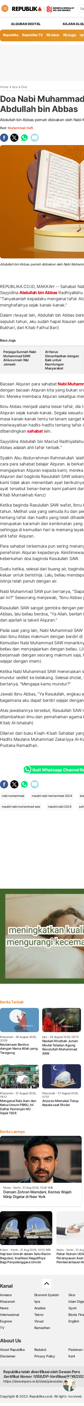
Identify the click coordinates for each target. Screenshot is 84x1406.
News (4, 1308)
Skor (71, 1295)
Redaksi (40, 1350)
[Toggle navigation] (5, 8)
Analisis (40, 1308)
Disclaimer (7, 1356)
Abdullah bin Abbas (38, 292)
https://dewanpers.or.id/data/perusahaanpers (37, 1381)
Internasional (9, 1315)
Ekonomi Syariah (46, 1295)
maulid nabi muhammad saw (21, 806)
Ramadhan (42, 1328)
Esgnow (6, 1321)
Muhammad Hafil (20, 128)
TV (2, 1328)
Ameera (6, 1295)
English (73, 1321)
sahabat (35, 431)
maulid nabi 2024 (60, 806)
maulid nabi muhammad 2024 (52, 796)
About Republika (12, 1350)
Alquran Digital (26, 24)
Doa (24, 87)
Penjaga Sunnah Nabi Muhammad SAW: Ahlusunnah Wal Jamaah (19, 358)
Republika (10, 35)
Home (4, 87)
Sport (72, 1308)
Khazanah (7, 1301)
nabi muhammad (13, 796)
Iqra (15, 87)
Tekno (38, 1315)
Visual (38, 1321)
